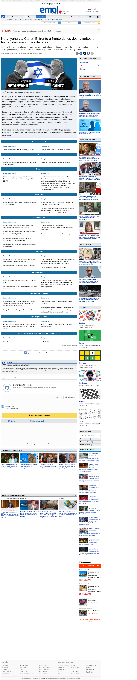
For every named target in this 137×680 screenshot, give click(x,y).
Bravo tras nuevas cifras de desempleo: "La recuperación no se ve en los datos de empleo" (89, 158)
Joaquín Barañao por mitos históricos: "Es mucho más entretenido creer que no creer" (88, 198)
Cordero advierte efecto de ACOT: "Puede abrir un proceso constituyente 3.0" (89, 217)
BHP (41, 499)
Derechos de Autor (26, 678)
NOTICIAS (5, 665)
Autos (46, 0)
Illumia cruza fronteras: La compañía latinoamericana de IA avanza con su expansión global (68, 514)
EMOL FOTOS (24, 671)
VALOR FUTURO (90, 669)
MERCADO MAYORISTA (89, 672)
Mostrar (51, 5)
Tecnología (10, 19)
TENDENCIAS (24, 665)
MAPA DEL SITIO (43, 673)
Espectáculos (52, 17)
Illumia (61, 499)
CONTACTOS (43, 671)
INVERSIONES (75, 667)
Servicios (82, 17)
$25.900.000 (93, 602)
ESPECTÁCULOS (6, 671)
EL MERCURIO (62, 669)
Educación (17, 19)
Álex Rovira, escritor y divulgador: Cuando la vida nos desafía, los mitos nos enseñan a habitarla (89, 115)
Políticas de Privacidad (38, 678)
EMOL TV (22, 669)
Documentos (25, 19)
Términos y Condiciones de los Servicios (55, 678)
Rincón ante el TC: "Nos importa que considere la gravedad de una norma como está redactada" (89, 237)
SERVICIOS (23, 667)
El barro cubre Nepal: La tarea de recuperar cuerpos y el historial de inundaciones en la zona (89, 300)
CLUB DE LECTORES (63, 665)
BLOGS (60, 671)
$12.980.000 (93, 613)
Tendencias (63, 17)
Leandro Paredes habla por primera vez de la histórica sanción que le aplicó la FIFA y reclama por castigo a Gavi (90, 521)
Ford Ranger (92, 600)
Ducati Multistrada (94, 611)
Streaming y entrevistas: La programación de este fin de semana (36, 31)
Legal (25, 0)
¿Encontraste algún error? (41, 353)
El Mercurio (11, 0)
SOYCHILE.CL (75, 673)
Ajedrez (81, 401)
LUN (72, 669)
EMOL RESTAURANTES (26, 673)
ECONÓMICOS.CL (91, 665)
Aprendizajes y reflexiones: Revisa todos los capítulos (90, 133)
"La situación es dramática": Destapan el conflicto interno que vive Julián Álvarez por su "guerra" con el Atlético (90, 500)
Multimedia (33, 19)
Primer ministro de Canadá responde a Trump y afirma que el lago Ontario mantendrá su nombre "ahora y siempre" (67, 468)
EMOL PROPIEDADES (45, 667)
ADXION (88, 667)
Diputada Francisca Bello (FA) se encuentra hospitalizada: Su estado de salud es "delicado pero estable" (89, 468)
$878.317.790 (85, 594)
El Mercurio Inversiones (10, 499)
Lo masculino (84, 62)
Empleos (63, 0)
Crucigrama (83, 383)
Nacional (10, 17)
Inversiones (38, 0)
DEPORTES (5, 669)
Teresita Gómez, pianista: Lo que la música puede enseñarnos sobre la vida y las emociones (90, 95)
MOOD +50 (23, 499)
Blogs (19, 0)
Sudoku (81, 421)
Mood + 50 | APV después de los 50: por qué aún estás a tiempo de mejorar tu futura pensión (29, 514)
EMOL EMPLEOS (43, 669)
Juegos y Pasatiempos (44, 19)
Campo (31, 0)
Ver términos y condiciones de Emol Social (39, 444)
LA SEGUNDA (74, 671)
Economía (20, 17)
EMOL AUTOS (43, 665)
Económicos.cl (72, 0)
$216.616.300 (85, 580)
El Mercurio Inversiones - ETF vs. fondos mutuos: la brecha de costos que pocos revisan (10, 515)
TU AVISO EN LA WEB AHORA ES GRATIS (90, 620)
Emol (3, 0)
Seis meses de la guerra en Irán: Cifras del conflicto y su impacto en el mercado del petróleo (90, 262)
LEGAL (59, 673)
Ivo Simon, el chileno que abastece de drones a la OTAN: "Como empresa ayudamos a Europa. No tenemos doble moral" (89, 551)
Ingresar (88, 11)
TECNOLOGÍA (6, 673)
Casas (83, 0)
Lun (98, 0)
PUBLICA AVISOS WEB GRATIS (90, 566)
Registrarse (95, 11)
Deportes (31, 17)
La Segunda (91, 0)
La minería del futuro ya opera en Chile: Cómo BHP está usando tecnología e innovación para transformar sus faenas (48, 515)
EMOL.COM (61, 667)
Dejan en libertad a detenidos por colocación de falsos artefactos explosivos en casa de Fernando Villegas (89, 510)
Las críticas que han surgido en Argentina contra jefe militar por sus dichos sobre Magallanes (89, 281)
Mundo (41, 17)
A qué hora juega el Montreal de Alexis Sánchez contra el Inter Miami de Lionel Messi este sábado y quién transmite (89, 478)
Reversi (81, 343)
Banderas (82, 323)
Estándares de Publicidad (73, 678)
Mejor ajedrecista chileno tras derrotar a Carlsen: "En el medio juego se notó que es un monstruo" (89, 178)
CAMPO (73, 665)
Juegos (83, 307)
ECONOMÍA (5, 667)
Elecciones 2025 (57, 19)
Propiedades (54, 0)
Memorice (82, 363)
